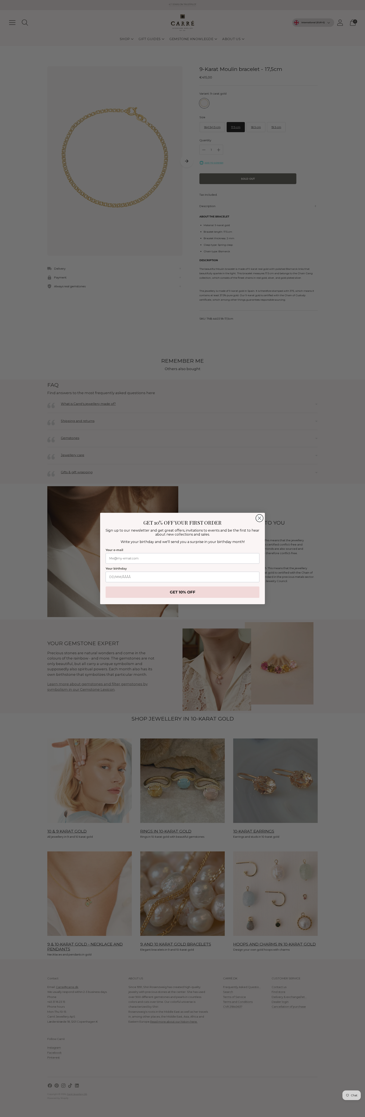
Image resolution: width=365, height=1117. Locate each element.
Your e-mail (114, 550)
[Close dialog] (259, 518)
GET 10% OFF (182, 592)
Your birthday (116, 568)
